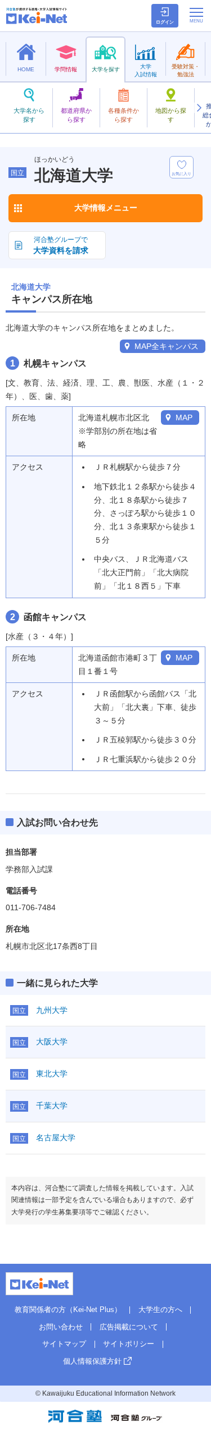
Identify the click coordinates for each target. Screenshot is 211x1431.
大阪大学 (52, 1041)
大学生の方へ (160, 1309)
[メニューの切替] (196, 15)
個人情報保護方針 (92, 1361)
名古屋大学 (55, 1137)
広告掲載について (129, 1327)
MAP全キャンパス (166, 346)
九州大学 (52, 1010)
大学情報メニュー (105, 207)
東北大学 (52, 1073)
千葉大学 (52, 1105)
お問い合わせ (61, 1327)
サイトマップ (64, 1344)
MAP (184, 417)
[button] (198, 107)
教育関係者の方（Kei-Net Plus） (68, 1309)
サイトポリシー (128, 1344)
